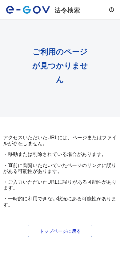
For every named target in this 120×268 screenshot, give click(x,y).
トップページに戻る (60, 231)
